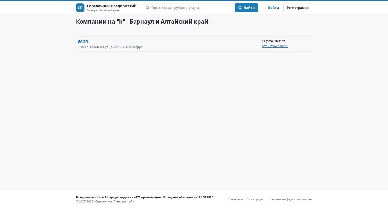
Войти (273, 7)
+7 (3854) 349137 (273, 41)
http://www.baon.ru (275, 46)
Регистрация (298, 7)
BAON (83, 41)
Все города (255, 199)
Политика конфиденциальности (290, 199)
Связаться (236, 199)
